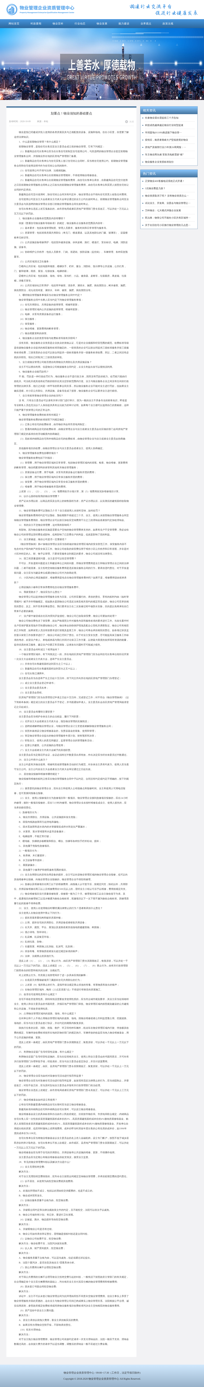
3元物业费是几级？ (155, 188)
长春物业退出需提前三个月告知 (161, 118)
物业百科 (58, 23)
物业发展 (102, 23)
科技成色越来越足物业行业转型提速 (164, 125)
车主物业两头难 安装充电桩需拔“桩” (164, 154)
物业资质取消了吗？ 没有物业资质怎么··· (167, 195)
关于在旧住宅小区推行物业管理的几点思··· (167, 225)
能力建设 (124, 23)
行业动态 (80, 23)
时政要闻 (36, 23)
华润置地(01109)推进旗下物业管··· (163, 132)
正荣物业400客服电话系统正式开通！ (165, 181)
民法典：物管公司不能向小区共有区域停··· (167, 218)
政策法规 (168, 23)
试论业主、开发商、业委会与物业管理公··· (167, 203)
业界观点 (146, 23)
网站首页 (14, 23)
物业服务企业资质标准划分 (159, 162)
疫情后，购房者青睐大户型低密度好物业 (166, 140)
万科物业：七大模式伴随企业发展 (163, 210)
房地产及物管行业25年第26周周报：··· (165, 147)
